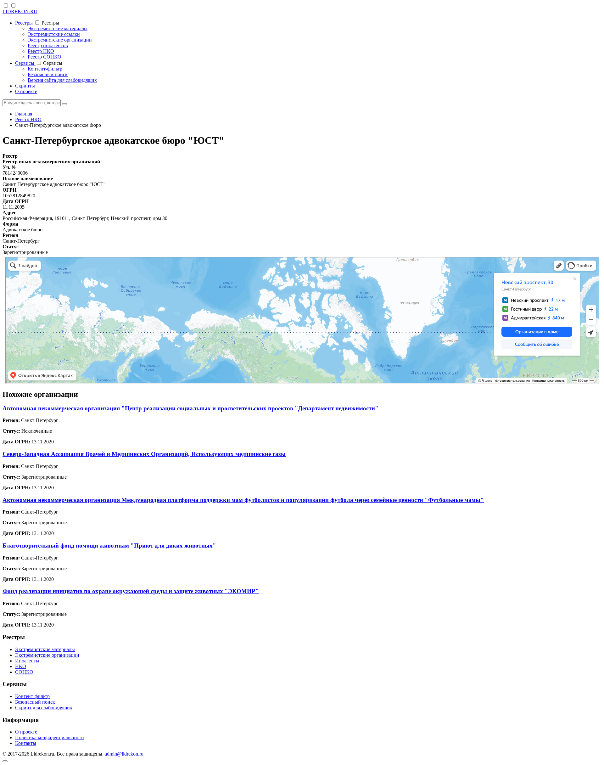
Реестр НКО (41, 51)
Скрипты (25, 85)
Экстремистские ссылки (54, 34)
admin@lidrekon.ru (124, 754)
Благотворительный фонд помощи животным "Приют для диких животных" (109, 545)
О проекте (26, 91)
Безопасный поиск (48, 74)
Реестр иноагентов (48, 45)
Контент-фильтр (45, 68)
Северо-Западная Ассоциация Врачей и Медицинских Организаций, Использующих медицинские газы (144, 454)
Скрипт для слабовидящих (43, 707)
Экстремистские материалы (57, 28)
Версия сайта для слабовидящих (62, 80)
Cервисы (25, 63)
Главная (23, 113)
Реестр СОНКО (44, 56)
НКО (20, 666)
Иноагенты (27, 660)
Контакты (25, 743)
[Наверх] (5, 761)
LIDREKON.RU (20, 11)
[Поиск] (64, 104)
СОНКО (24, 672)
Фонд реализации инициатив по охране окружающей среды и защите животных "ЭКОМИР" (131, 591)
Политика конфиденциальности (49, 737)
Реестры (24, 22)
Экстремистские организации (60, 39)
